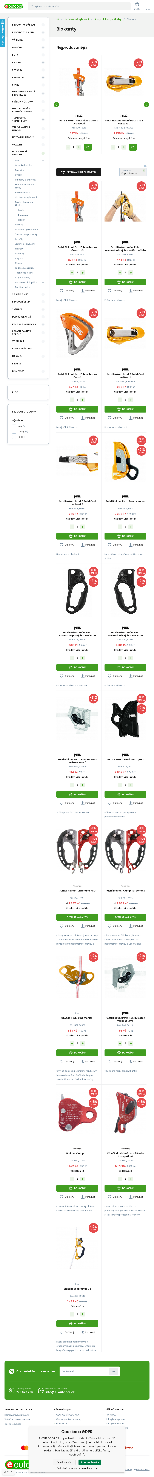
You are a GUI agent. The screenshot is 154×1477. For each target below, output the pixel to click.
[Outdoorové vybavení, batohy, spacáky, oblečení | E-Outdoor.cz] (57, 19)
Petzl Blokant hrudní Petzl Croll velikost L (124, 122)
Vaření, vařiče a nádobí (21, 129)
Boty (15, 54)
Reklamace (112, 1432)
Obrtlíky (19, 224)
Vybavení (17, 144)
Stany (15, 84)
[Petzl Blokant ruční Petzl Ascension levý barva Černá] (125, 592)
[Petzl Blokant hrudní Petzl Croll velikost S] (77, 461)
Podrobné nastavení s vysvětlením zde (77, 1468)
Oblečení (17, 47)
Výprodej (17, 39)
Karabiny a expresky (25, 179)
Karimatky (18, 77)
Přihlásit (113, 1371)
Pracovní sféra (21, 301)
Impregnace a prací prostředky (23, 93)
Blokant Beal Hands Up (77, 1288)
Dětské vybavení (21, 316)
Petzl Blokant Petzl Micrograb (125, 759)
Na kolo (17, 356)
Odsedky (19, 253)
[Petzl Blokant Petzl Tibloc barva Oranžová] (78, 81)
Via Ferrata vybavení (26, 197)
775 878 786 (24, 1392)
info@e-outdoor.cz (60, 1392)
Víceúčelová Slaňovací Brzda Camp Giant (125, 1155)
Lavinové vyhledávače (26, 229)
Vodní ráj (18, 341)
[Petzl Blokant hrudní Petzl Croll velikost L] (124, 81)
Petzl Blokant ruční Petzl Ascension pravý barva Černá (77, 634)
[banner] (14, 6)
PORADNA (111, 1414)
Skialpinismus (20, 294)
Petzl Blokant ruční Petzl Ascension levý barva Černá (125, 634)
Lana (17, 160)
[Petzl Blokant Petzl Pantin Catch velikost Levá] (125, 977)
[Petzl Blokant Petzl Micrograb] (125, 719)
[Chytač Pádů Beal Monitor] (77, 977)
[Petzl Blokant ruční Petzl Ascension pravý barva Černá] (77, 592)
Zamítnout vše (64, 1462)
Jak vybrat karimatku (117, 1427)
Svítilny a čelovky (22, 101)
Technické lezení (24, 272)
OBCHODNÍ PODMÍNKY (67, 1414)
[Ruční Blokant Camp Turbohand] (125, 850)
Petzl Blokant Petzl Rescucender (125, 501)
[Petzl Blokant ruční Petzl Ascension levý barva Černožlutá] (125, 206)
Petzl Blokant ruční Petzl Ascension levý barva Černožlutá (125, 249)
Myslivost (18, 371)
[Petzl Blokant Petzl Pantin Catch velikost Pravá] (77, 719)
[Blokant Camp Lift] (77, 1113)
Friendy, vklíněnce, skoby (24, 186)
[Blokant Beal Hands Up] (77, 1248)
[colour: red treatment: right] (73, 871)
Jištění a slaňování (25, 243)
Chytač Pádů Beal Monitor (77, 1018)
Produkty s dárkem (23, 24)
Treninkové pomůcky (26, 234)
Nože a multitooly (23, 137)
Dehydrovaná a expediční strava (22, 110)
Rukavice (20, 170)
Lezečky (19, 239)
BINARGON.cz (142, 1469)
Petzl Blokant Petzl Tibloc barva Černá (77, 376)
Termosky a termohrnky (19, 119)
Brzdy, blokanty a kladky (107, 19)
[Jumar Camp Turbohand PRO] (77, 850)
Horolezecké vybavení (77, 19)
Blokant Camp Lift (77, 1153)
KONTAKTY (61, 1423)
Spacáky (17, 69)
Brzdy (21, 210)
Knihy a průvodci (22, 348)
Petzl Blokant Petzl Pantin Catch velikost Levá (125, 1020)
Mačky (18, 263)
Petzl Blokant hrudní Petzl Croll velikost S (77, 503)
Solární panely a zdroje (21, 333)
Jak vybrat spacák (115, 1419)
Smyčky (19, 248)
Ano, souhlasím (90, 1462)
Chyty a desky (22, 277)
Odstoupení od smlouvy (69, 1419)
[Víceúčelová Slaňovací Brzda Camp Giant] (125, 1113)
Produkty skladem (23, 32)
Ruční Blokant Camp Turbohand (125, 890)
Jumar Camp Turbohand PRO (77, 890)
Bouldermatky (22, 287)
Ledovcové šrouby (24, 267)
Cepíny (19, 258)
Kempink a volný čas (24, 324)
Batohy (16, 62)
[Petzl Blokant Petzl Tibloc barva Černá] (77, 333)
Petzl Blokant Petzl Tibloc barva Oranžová (78, 122)
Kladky (21, 219)
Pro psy (16, 363)
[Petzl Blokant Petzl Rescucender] (125, 461)
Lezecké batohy (23, 165)
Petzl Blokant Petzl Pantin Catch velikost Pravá (77, 761)
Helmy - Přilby (22, 192)
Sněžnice (17, 309)
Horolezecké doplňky (26, 282)
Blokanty (23, 215)
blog (15, 392)
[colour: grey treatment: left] (81, 871)
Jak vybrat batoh (115, 1423)
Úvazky (18, 174)
